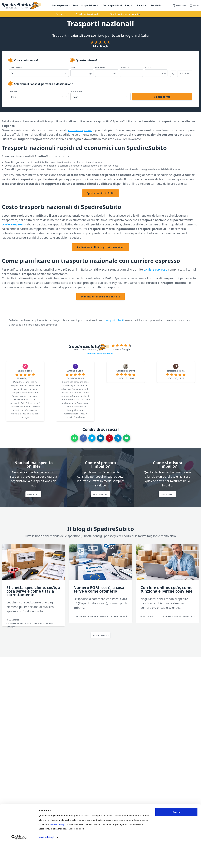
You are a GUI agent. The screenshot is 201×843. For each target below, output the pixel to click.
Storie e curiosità (119, 616)
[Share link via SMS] (126, 438)
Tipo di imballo (16, 67)
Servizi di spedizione (84, 5)
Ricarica (141, 5)
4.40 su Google (121, 349)
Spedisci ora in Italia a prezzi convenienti (100, 247)
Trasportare (23, 623)
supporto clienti (115, 320)
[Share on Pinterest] (109, 438)
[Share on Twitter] (91, 438)
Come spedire (60, 5)
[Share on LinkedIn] (100, 438)
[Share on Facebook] (83, 438)
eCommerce (177, 616)
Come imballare (100, 494)
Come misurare (168, 494)
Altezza (148, 67)
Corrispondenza (37, 623)
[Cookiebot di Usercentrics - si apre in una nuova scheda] (19, 837)
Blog (127, 5)
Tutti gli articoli (100, 635)
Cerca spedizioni (112, 5)
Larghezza (124, 67)
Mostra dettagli (46, 837)
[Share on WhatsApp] (74, 438)
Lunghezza (100, 67)
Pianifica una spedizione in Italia (100, 296)
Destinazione (76, 91)
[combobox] (39, 96)
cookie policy (57, 824)
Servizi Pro (157, 5)
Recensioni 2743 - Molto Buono (100, 353)
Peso (72, 67)
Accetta (176, 812)
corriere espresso (80, 130)
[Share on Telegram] (118, 438)
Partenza (13, 91)
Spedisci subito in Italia (100, 193)
